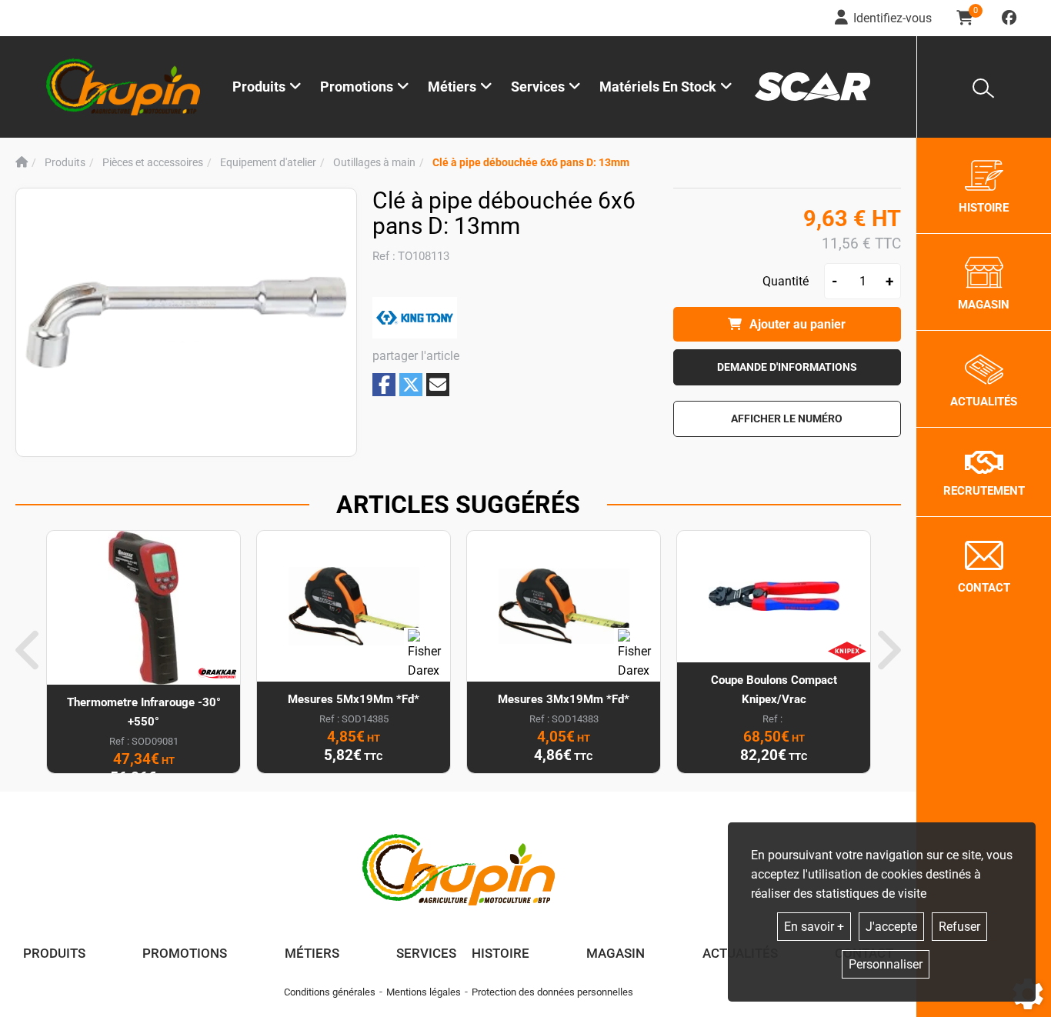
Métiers (312, 953)
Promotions (356, 86)
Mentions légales (423, 992)
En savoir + (814, 926)
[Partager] (437, 384)
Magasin (615, 953)
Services (426, 953)
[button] (530, 162)
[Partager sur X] (410, 384)
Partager (384, 384)
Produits (258, 86)
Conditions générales (329, 992)
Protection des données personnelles (552, 992)
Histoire (500, 953)
